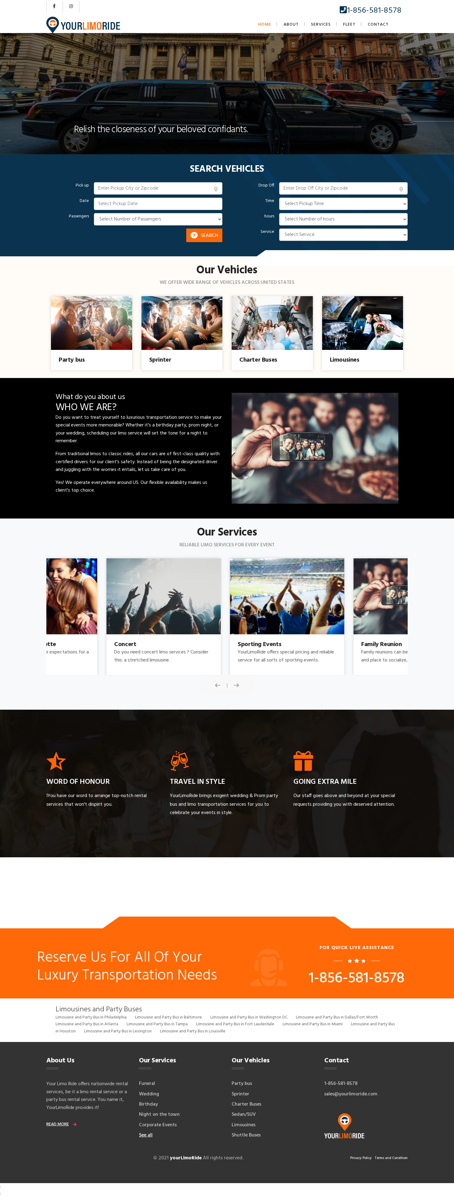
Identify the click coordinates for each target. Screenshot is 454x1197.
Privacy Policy (361, 1158)
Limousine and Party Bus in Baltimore (168, 1017)
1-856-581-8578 (374, 10)
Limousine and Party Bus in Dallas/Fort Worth (337, 1017)
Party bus (242, 1084)
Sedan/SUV (244, 1115)
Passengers (79, 216)
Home (264, 24)
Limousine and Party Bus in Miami (313, 1024)
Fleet (349, 24)
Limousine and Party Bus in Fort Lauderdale (235, 1024)
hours (269, 216)
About (291, 24)
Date (84, 201)
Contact (378, 24)
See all (146, 1135)
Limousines (243, 1125)
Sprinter (240, 1094)
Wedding (149, 1094)
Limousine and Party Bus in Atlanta (87, 1024)
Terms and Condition (391, 1158)
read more (57, 1124)
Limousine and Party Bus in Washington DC (249, 1017)
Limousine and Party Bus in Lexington (118, 1031)
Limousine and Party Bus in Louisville (192, 1031)
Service (267, 232)
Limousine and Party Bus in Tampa (157, 1024)
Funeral (147, 1084)
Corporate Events (158, 1125)
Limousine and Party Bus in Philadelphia (91, 1017)
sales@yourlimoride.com (350, 1094)
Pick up (82, 185)
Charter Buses (246, 1104)
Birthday (148, 1104)
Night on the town (159, 1115)
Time (269, 201)
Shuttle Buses (246, 1135)
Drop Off (266, 185)
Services (321, 24)
